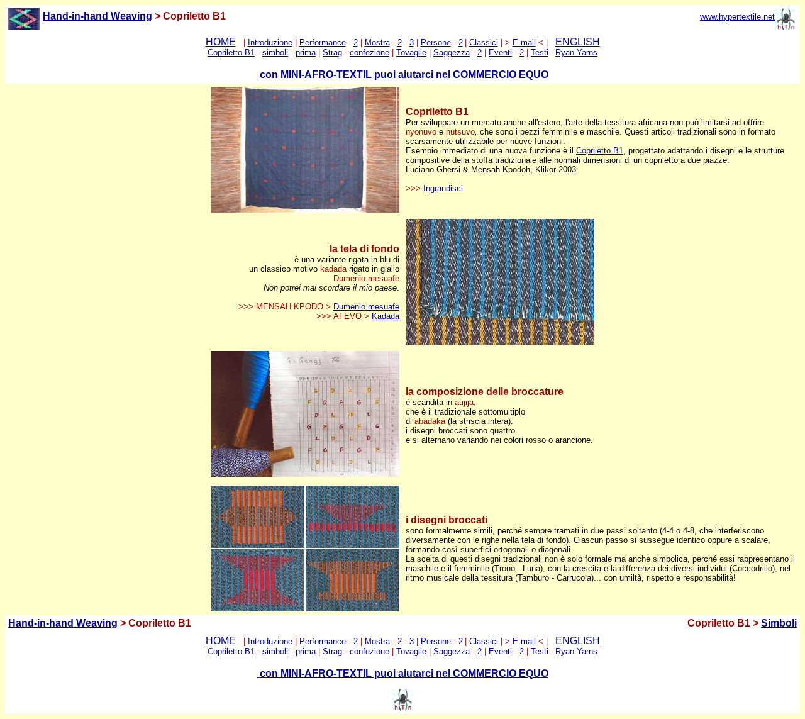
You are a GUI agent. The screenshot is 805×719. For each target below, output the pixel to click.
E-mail (524, 42)
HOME (221, 41)
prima (306, 52)
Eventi (500, 52)
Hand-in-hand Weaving (63, 623)
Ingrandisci (443, 188)
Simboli (779, 623)
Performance (322, 42)
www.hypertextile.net (737, 16)
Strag (332, 52)
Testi (539, 52)
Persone (436, 42)
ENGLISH (577, 41)
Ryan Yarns (576, 52)
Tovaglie (411, 52)
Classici (483, 42)
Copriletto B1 (231, 52)
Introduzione (270, 42)
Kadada (385, 316)
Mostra (377, 42)
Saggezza (451, 52)
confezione (369, 52)
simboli (275, 52)
